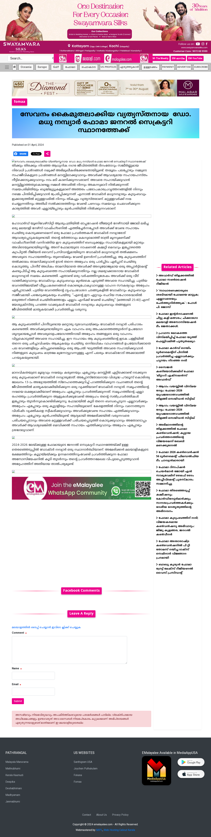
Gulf (56, 67)
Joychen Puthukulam (85, 768)
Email (15, 684)
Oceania (26, 67)
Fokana (78, 775)
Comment (18, 632)
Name (15, 668)
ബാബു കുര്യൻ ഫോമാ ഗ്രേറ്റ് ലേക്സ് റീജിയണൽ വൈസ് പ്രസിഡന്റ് (174, 569)
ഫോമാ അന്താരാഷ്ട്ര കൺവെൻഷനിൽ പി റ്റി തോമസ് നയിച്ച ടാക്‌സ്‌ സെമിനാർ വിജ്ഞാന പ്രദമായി (173, 550)
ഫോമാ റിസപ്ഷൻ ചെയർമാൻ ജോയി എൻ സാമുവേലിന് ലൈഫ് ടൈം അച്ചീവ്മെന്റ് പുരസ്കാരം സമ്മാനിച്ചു (175, 476)
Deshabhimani (13, 788)
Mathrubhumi (12, 768)
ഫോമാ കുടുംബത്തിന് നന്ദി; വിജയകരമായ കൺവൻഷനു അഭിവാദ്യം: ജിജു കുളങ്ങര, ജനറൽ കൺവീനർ (177, 526)
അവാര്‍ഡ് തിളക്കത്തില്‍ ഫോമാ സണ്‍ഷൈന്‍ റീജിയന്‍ (175, 280)
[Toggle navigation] (6, 67)
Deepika (10, 781)
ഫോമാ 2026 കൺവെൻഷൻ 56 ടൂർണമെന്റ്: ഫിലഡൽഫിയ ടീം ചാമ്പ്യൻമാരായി (177, 456)
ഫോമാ (70, 67)
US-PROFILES (108, 67)
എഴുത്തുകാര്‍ (129, 67)
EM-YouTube (195, 58)
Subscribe (201, 67)
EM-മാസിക (178, 58)
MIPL (99, 830)
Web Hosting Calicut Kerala (119, 830)
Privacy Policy (120, 814)
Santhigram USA (83, 761)
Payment (168, 67)
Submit (18, 701)
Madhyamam (12, 795)
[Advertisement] (81, 541)
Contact (86, 814)
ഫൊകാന (89, 67)
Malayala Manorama (16, 761)
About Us (101, 814)
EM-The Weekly (159, 58)
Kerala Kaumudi (14, 775)
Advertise (184, 67)
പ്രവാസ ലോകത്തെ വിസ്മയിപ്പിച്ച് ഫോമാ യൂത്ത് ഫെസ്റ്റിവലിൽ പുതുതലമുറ (176, 337)
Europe (42, 67)
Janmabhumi (12, 801)
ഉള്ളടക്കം (150, 67)
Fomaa (77, 781)
